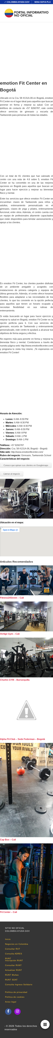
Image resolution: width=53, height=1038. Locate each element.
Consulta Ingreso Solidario (18, 984)
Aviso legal (10, 1002)
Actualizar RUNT (13, 970)
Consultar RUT (12, 949)
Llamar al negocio (12, 474)
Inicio (8, 939)
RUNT (8, 958)
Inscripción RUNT (14, 960)
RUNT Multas (12, 975)
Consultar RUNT (13, 965)
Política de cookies (14, 997)
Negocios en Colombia (16, 944)
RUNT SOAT (11, 980)
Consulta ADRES (13, 954)
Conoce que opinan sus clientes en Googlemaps (26, 465)
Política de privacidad (16, 992)
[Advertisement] (26, 50)
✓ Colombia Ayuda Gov (16, 2)
